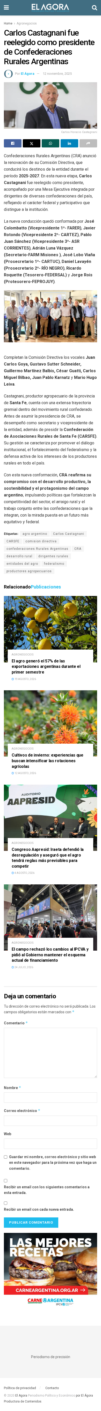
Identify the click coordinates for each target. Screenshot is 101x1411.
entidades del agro (22, 564)
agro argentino (35, 534)
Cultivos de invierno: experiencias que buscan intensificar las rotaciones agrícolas (47, 761)
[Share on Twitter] (31, 143)
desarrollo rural (19, 556)
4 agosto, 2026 (24, 873)
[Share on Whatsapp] (50, 143)
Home (8, 23)
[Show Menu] (6, 7)
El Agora (21, 1395)
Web (7, 1134)
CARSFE (12, 541)
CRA (77, 549)
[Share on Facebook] (12, 143)
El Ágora (27, 74)
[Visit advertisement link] (50, 1271)
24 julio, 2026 (23, 967)
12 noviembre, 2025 (57, 74)
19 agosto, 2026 (25, 679)
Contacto (52, 1388)
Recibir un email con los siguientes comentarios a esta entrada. (47, 1190)
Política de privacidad (20, 1388)
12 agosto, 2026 (25, 773)
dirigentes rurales (53, 556)
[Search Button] (94, 7)
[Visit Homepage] (50, 8)
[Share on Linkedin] (69, 143)
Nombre (12, 1087)
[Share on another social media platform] (88, 143)
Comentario (16, 1022)
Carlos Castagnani (68, 534)
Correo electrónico (22, 1110)
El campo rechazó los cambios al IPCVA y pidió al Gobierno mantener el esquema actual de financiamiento (50, 955)
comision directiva (41, 541)
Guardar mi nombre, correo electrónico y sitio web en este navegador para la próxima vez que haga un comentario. (53, 1163)
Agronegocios (27, 23)
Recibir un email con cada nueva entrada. (39, 1209)
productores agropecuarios (29, 571)
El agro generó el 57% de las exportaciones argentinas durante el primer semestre (46, 667)
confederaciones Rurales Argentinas (37, 549)
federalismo (54, 564)
